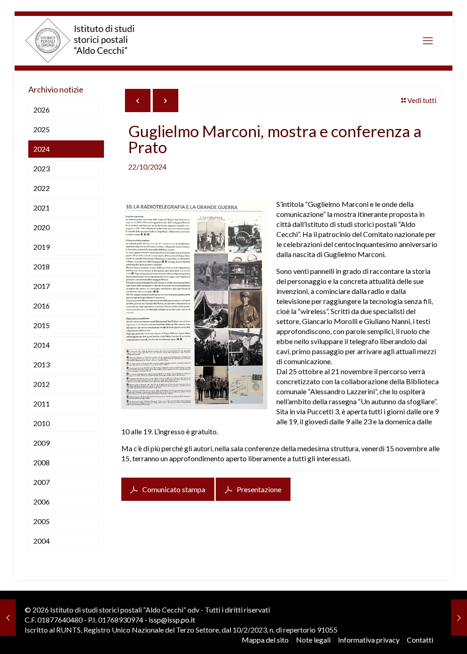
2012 (41, 384)
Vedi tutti (421, 100)
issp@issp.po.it (172, 619)
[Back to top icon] (421, 636)
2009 (41, 442)
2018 (41, 266)
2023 (41, 168)
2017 (41, 286)
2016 (41, 305)
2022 (41, 188)
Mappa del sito (265, 639)
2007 (41, 482)
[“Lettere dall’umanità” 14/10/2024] (8, 617)
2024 (41, 148)
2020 (41, 227)
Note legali (313, 639)
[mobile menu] (428, 40)
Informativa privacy (369, 639)
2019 (41, 246)
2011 (41, 403)
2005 (41, 521)
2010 (41, 423)
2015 (41, 325)
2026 (41, 109)
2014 (41, 344)
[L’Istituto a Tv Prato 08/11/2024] (459, 617)
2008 (41, 462)
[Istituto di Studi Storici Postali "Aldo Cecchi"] (89, 40)
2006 (41, 501)
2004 (41, 540)
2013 (41, 364)
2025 (41, 129)
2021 (41, 207)
